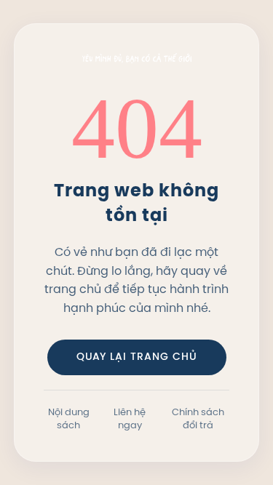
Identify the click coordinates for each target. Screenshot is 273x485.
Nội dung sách (69, 418)
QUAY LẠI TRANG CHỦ (136, 357)
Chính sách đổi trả (198, 418)
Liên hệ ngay (130, 418)
